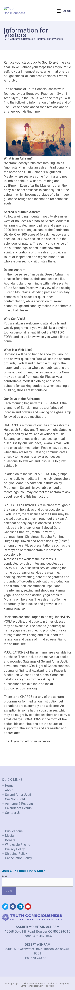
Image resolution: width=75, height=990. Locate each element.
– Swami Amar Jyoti (16, 795)
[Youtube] (28, 906)
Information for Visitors (50, 38)
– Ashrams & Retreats (17, 804)
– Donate (8, 840)
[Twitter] (5, 906)
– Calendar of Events (17, 808)
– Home (7, 786)
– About (7, 790)
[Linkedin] (20, 906)
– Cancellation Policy (17, 858)
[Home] (5, 38)
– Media (8, 836)
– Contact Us (11, 813)
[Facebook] (13, 906)
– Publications (12, 831)
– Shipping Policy (14, 854)
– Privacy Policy (13, 849)
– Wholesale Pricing (16, 845)
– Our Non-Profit (13, 799)
